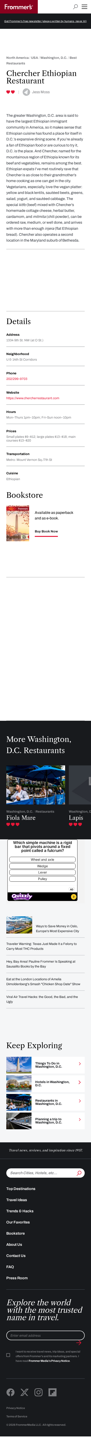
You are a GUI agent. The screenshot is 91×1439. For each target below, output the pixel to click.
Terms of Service (16, 1416)
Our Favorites (18, 1222)
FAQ (10, 1267)
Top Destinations (20, 1189)
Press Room (17, 1278)
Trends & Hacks (20, 1211)
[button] (84, 7)
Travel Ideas (16, 1200)
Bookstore (15, 1233)
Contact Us (16, 1256)
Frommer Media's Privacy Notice (49, 1361)
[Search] (78, 1172)
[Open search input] (75, 7)
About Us (14, 1244)
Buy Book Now (46, 531)
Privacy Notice (15, 1408)
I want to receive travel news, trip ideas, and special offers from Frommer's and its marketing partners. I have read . (48, 1356)
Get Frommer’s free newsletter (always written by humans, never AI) (45, 21)
